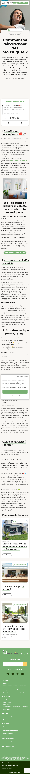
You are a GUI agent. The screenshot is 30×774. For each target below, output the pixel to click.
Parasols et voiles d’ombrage (11, 689)
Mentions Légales (7, 763)
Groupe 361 (18, 772)
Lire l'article (7, 555)
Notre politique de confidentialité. (18, 387)
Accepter (15, 391)
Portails (6, 723)
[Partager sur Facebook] (10, 118)
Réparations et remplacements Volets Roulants (15, 706)
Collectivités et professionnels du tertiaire (14, 751)
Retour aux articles (15, 123)
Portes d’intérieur (7, 720)
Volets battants (7, 704)
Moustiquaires (15, 34)
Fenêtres (6, 710)
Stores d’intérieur (7, 687)
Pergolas (6, 696)
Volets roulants (7, 702)
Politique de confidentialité (10, 765)
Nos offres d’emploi (8, 741)
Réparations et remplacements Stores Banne (15, 693)
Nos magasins (7, 735)
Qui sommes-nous (8, 733)
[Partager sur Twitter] (15, 118)
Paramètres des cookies (15, 396)
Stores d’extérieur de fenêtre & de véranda (14, 685)
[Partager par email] (18, 118)
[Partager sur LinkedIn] (13, 118)
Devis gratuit (23, 3)
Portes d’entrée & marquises (10, 718)
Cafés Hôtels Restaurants (9, 749)
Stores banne (6, 683)
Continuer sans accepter (22, 376)
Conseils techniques (16, 30)
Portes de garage (7, 716)
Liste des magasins (7, 768)
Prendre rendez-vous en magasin (15, 253)
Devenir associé (7, 743)
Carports (6, 727)
